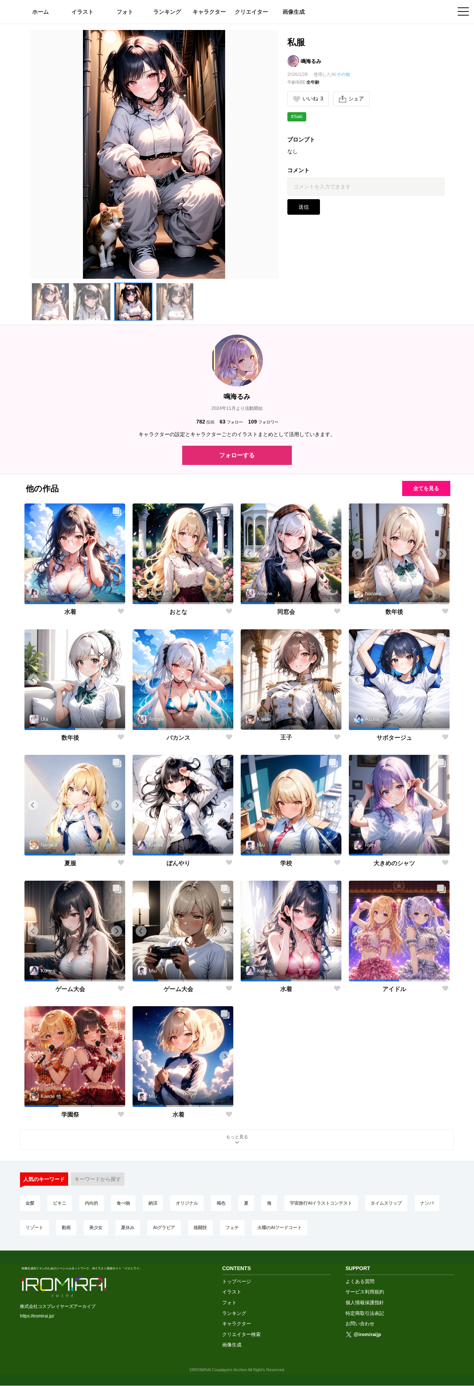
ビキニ (59, 1203)
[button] (50, 302)
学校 (286, 863)
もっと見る (237, 1136)
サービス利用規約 (365, 1292)
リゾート (34, 1227)
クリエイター (251, 12)
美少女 (96, 1227)
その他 (343, 74)
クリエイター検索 (241, 1334)
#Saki (297, 116)
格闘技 (200, 1227)
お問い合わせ (360, 1323)
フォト (125, 12)
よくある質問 (360, 1281)
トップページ (236, 1281)
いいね (313, 98)
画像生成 (294, 12)
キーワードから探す (97, 1179)
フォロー (231, 422)
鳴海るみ (311, 61)
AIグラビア (164, 1227)
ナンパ (427, 1203)
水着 (70, 612)
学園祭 (70, 1114)
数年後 (394, 612)
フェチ (232, 1227)
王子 (286, 737)
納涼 (152, 1203)
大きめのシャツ (394, 863)
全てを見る (426, 488)
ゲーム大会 (70, 989)
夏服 (70, 863)
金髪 (30, 1203)
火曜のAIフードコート (279, 1227)
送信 (303, 207)
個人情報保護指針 (365, 1302)
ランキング (167, 12)
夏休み (127, 1227)
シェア (356, 98)
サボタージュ (394, 737)
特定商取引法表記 (365, 1313)
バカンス (178, 737)
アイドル (394, 989)
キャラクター (209, 12)
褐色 (221, 1203)
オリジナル (187, 1203)
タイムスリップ (386, 1203)
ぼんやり (178, 863)
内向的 (91, 1203)
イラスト (82, 12)
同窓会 (286, 612)
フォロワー (263, 422)
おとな (178, 612)
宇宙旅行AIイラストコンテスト (321, 1203)
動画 (66, 1227)
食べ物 (123, 1203)
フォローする (237, 455)
